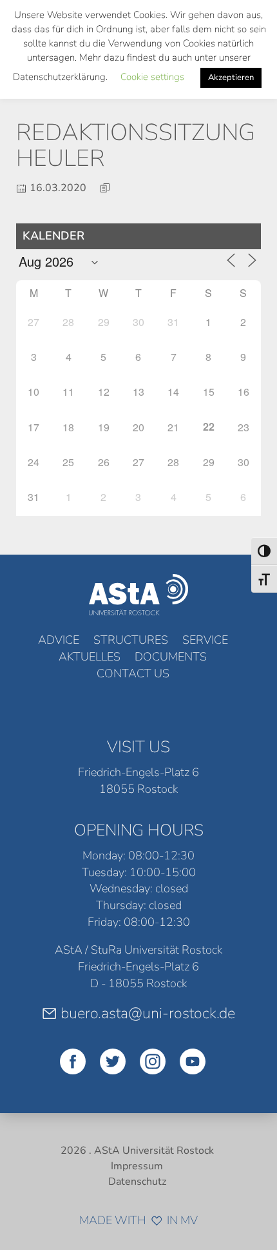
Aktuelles (89, 656)
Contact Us (133, 673)
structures (130, 640)
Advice (58, 640)
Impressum (137, 1166)
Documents (171, 656)
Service (205, 640)
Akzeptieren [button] (231, 77)
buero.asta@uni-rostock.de (148, 1013)
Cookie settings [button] (152, 76)
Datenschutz (137, 1181)
